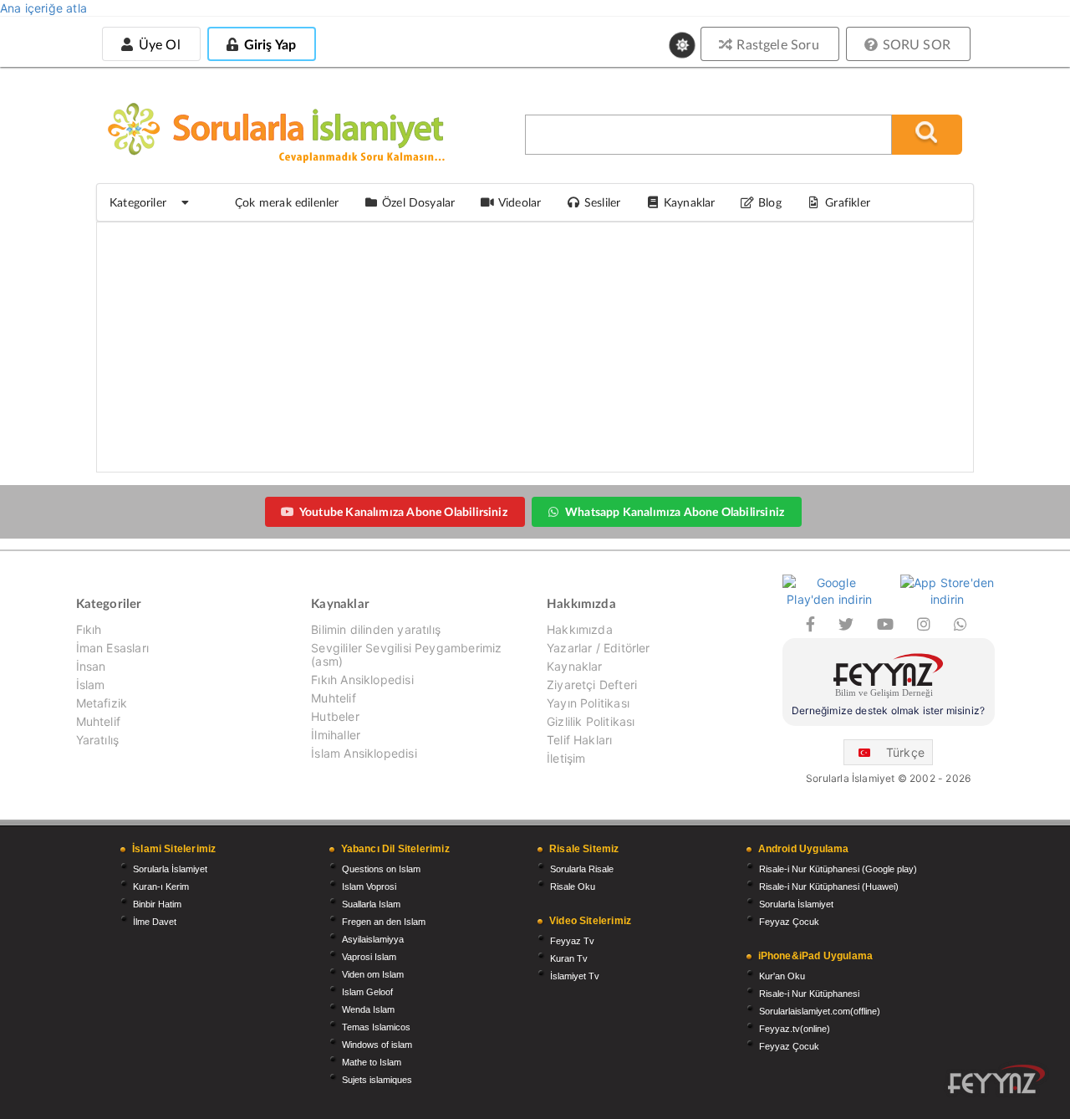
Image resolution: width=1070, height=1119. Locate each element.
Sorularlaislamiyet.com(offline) (819, 1011)
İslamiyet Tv (574, 976)
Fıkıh (89, 629)
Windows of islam (377, 1045)
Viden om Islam (373, 974)
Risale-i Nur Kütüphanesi (809, 994)
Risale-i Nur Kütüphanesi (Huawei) (829, 886)
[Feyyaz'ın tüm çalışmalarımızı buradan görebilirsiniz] (996, 1079)
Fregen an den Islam (383, 922)
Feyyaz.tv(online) (794, 1029)
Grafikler (847, 202)
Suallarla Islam (371, 904)
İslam (90, 684)
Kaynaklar (575, 666)
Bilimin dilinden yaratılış (376, 629)
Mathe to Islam (371, 1062)
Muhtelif (98, 721)
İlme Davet (154, 922)
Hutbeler (335, 716)
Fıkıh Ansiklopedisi (362, 679)
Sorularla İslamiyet (170, 869)
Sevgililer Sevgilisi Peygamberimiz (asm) (406, 654)
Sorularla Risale (582, 869)
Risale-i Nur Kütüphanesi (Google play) (838, 869)
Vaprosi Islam (369, 957)
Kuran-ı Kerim (161, 886)
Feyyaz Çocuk (789, 922)
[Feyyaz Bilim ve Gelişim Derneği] (888, 678)
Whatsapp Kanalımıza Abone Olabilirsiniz (674, 511)
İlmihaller (335, 735)
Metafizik (102, 703)
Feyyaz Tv (572, 941)
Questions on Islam (381, 869)
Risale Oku (572, 886)
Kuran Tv (569, 958)
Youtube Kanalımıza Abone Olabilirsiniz (403, 511)
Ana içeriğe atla (43, 8)
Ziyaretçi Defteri (592, 684)
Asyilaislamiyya (373, 939)
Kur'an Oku (782, 976)
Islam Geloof (367, 992)
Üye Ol (157, 44)
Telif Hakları (579, 740)
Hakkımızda (580, 629)
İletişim (566, 758)
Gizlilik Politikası (590, 721)
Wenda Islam (368, 1009)
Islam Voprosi (369, 886)
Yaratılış (98, 740)
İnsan (91, 666)
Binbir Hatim (157, 904)
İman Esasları (112, 648)
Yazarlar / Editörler (598, 648)
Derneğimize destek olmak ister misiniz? (888, 710)
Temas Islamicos (376, 1027)
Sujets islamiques (377, 1080)
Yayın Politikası (588, 703)
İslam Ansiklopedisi (363, 753)
